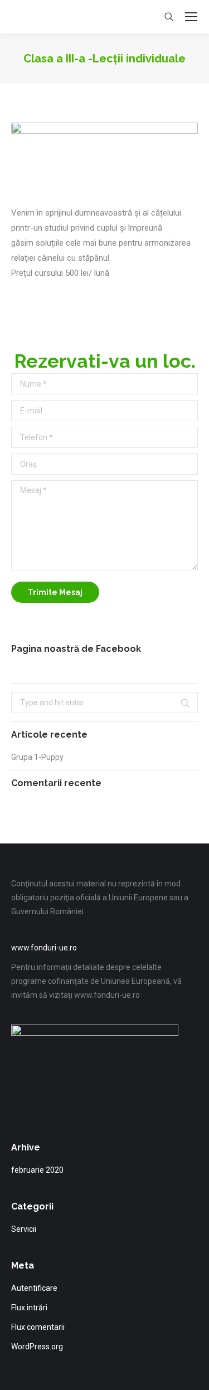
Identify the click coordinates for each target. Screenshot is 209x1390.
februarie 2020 (37, 1169)
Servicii (23, 1229)
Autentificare (34, 1288)
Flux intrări (29, 1307)
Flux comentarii (38, 1327)
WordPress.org (37, 1346)
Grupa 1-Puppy (37, 757)
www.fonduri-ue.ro (44, 947)
